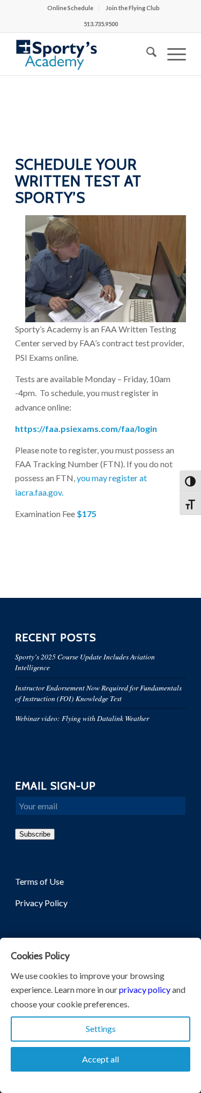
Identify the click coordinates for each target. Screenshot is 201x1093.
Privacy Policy (41, 903)
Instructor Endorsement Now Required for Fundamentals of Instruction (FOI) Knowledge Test (98, 692)
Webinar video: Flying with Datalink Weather (82, 718)
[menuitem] (70, 8)
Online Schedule (70, 7)
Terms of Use (39, 881)
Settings (101, 1028)
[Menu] (171, 54)
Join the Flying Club (133, 7)
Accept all (100, 1059)
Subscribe (34, 834)
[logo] (83, 54)
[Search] (146, 54)
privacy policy (144, 989)
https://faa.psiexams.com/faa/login (86, 428)
